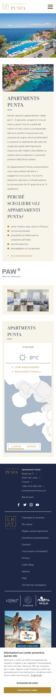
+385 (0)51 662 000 (32, 486)
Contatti (26, 544)
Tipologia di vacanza (33, 517)
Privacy (26, 558)
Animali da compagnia (34, 585)
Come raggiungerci (27, 367)
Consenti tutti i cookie (27, 690)
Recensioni (28, 497)
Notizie (26, 571)
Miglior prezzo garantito (35, 531)
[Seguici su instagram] (31, 505)
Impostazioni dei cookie (27, 683)
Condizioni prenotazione (35, 538)
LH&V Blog (28, 564)
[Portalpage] (12, 523)
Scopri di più (36, 675)
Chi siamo (27, 524)
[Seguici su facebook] (18, 505)
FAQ (24, 578)
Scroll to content (28, 51)
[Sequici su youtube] (37, 505)
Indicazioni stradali (28, 371)
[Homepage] (14, 6)
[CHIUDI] (50, 7)
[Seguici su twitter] (24, 505)
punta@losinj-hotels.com (34, 490)
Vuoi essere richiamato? (35, 551)
